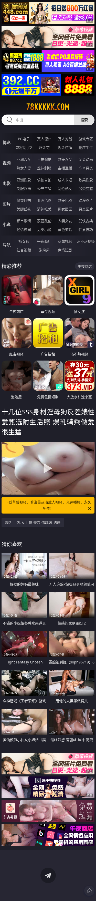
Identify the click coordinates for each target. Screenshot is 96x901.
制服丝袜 (24, 188)
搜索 (84, 119)
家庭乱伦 (44, 220)
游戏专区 (86, 138)
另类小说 (44, 229)
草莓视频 (65, 241)
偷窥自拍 (24, 200)
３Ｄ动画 (86, 159)
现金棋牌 (65, 147)
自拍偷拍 (44, 159)
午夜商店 (44, 241)
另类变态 (86, 188)
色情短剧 (65, 250)
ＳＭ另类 (86, 168)
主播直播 (65, 168)
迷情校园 (24, 229)
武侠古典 (86, 220)
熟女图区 (65, 209)
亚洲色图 (44, 200)
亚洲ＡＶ (24, 159)
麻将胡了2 (24, 147)
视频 (7, 163)
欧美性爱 (86, 179)
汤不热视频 (86, 241)
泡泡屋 (44, 250)
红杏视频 (24, 250)
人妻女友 (65, 220)
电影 (7, 183)
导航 (7, 245)
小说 (7, 224)
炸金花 (44, 147)
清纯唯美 (44, 209)
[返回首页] (89, 891)
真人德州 (44, 138)
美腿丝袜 (24, 209)
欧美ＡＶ (65, 159)
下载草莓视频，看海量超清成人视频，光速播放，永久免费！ (48, 505)
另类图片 (86, 209)
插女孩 (23, 241)
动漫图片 (86, 200)
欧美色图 (65, 200)
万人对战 (65, 138)
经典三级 (44, 188)
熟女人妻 (24, 168)
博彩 (7, 142)
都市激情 (24, 220)
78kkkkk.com (48, 107)
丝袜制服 (44, 168)
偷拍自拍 (44, 179)
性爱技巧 (86, 229)
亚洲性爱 (24, 179)
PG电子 (24, 138)
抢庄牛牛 (86, 147)
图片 (7, 204)
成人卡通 (65, 179)
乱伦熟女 (65, 188)
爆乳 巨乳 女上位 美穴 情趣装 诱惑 (32, 522)
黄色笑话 (65, 229)
